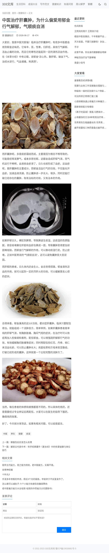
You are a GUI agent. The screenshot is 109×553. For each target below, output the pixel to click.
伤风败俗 (78, 26)
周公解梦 (80, 4)
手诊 (76, 47)
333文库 (7, 4)
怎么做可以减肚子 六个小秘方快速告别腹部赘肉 (24, 484)
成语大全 (32, 4)
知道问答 (68, 4)
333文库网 (50, 548)
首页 (14, 13)
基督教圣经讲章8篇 (83, 80)
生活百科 (20, 4)
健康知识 (56, 4)
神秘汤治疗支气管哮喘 (85, 57)
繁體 (90, 4)
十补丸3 (6, 474)
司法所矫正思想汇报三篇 (86, 96)
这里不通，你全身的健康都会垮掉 (90, 52)
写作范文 (44, 4)
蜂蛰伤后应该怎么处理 (21, 442)
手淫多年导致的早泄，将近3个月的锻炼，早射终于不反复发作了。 (33, 479)
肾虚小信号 (79, 62)
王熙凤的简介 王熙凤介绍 (86, 31)
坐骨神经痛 (7, 470)
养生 (13, 434)
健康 (21, 434)
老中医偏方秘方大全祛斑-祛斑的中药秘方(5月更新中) (27, 488)
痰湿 (28, 434)
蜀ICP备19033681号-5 (65, 548)
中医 (5, 434)
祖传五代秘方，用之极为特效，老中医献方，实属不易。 (28, 465)
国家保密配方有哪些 (84, 106)
